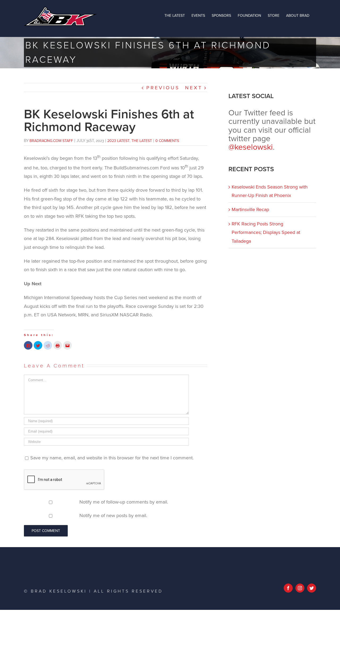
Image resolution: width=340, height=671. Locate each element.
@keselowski (250, 147)
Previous (163, 88)
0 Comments (167, 141)
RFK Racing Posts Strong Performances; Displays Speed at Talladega (266, 232)
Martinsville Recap (250, 209)
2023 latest (118, 141)
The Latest (141, 141)
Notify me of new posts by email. (113, 515)
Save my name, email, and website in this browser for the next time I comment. (112, 458)
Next (193, 88)
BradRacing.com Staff (51, 141)
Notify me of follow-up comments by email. (123, 502)
